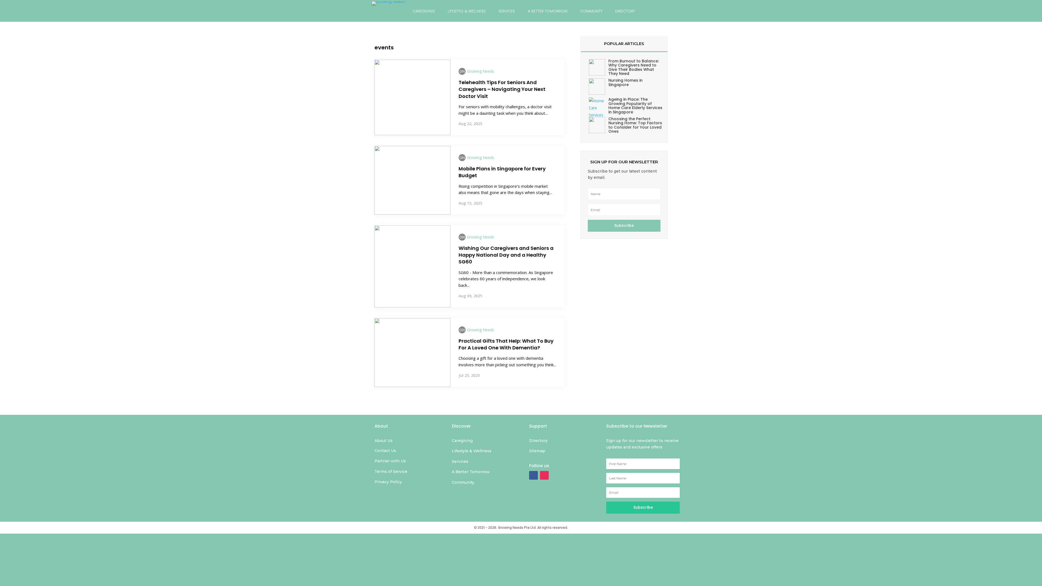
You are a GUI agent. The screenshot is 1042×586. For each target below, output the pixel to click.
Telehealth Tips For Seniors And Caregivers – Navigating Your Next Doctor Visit (502, 89)
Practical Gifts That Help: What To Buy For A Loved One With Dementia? (506, 344)
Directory (625, 11)
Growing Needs (480, 71)
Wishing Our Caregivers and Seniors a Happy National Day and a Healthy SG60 (506, 255)
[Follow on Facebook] (533, 475)
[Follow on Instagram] (544, 475)
